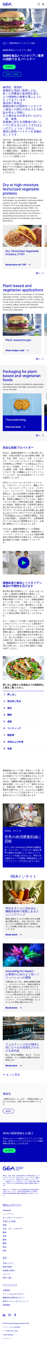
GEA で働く (7, 1278)
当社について (8, 1263)
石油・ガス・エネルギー (13, 1228)
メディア (6, 1274)
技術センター (15, 515)
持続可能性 (7, 1267)
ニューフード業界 (33, 789)
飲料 (4, 1250)
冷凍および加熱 (9, 1221)
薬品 (4, 1236)
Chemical (7, 1210)
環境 (4, 1225)
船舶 (4, 1232)
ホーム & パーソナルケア (13, 1217)
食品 (4, 43)
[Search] (38, 4)
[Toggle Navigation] (43, 4)
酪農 (4, 1239)
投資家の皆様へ (9, 1270)
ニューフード (8, 1214)
